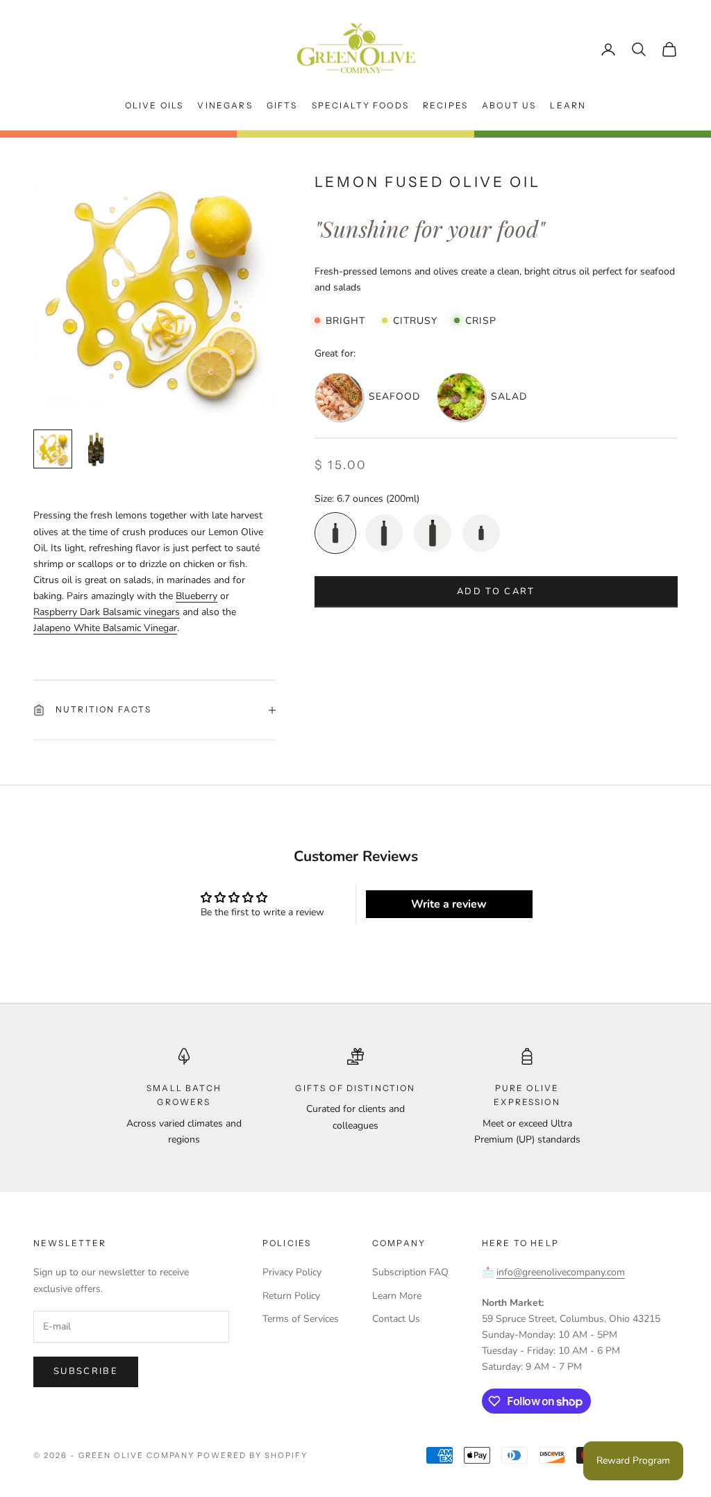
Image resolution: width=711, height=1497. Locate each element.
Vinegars (224, 105)
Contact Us (396, 1318)
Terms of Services (300, 1318)
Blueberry (196, 596)
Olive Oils (154, 105)
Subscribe (85, 1371)
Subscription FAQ (410, 1272)
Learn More (396, 1295)
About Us (509, 105)
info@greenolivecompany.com (560, 1272)
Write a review (449, 904)
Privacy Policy (291, 1272)
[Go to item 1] (52, 449)
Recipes (445, 105)
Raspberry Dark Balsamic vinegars (106, 612)
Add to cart (496, 591)
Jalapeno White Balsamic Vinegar (105, 628)
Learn (568, 105)
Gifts (282, 105)
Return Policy (291, 1295)
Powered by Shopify (252, 1455)
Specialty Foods (360, 105)
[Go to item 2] (97, 449)
